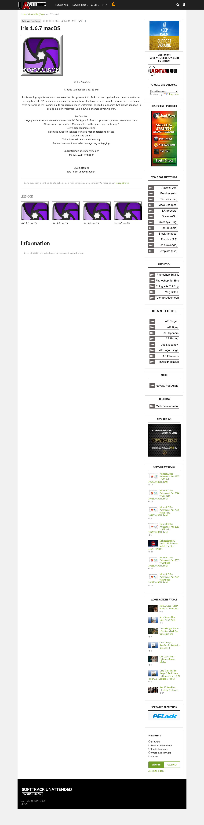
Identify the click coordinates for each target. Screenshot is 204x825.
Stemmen (156, 765)
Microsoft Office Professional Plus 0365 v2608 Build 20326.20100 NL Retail (163, 477)
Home (23, 14)
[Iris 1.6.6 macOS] (35, 210)
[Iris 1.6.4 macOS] (97, 210)
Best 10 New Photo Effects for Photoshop (169, 689)
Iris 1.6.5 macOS (122, 223)
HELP (104, 4)
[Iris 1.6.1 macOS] (66, 210)
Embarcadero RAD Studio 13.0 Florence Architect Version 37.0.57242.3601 (163, 544)
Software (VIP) (61, 4)
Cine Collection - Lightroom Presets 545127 (167, 659)
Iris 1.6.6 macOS (29, 223)
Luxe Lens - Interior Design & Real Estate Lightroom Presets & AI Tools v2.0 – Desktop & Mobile (164, 674)
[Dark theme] (113, 4)
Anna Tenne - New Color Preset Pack (167, 618)
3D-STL (94, 4)
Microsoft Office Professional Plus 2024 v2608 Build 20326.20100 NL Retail (163, 494)
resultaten (172, 765)
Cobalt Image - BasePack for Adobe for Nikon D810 (170, 645)
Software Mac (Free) (35, 14)
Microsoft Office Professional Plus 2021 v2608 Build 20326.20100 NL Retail (163, 511)
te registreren (122, 183)
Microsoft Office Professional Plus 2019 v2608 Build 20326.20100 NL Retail (163, 528)
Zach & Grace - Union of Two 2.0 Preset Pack (169, 607)
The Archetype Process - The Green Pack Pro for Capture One (169, 631)
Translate (174, 94)
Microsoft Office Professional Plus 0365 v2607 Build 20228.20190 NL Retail (163, 561)
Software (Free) (79, 4)
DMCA (24, 804)
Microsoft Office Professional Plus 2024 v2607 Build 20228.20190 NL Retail (163, 578)
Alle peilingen (156, 770)
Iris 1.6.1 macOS (60, 223)
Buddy (66, 21)
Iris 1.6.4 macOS (91, 223)
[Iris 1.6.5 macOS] (128, 210)
